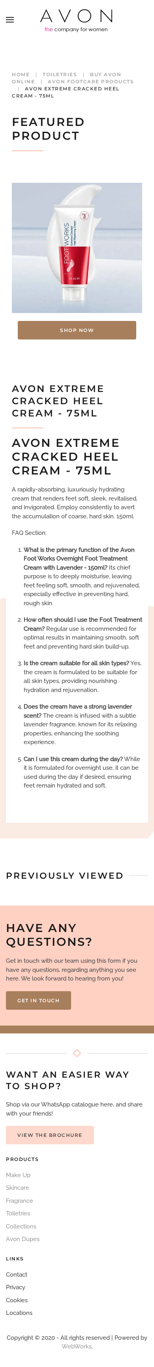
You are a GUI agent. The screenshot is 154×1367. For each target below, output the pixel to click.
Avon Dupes (22, 1239)
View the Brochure (50, 1135)
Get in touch (38, 1000)
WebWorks (77, 1346)
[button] (10, 19)
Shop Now (77, 330)
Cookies (17, 1300)
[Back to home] (77, 19)
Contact (16, 1274)
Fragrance (19, 1200)
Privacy (15, 1287)
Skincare (17, 1187)
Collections (21, 1226)
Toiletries (18, 1213)
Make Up (18, 1175)
